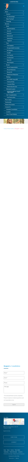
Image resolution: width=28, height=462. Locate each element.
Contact (13, 442)
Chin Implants (10, 45)
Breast (8, 65)
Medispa (8, 77)
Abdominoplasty (11, 28)
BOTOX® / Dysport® (12, 79)
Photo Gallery (8, 99)
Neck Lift (9, 60)
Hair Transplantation (11, 95)
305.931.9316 (14, 1)
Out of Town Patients (11, 114)
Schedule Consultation (11, 109)
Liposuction (10, 38)
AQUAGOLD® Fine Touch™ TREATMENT (13, 92)
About (6, 11)
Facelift (9, 52)
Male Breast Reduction (12, 74)
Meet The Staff (10, 19)
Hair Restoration (11, 97)
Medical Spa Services (12, 86)
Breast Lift (9, 72)
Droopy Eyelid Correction (13, 48)
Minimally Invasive (10, 89)
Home (6, 9)
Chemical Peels (10, 81)
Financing (8, 21)
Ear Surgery (10, 50)
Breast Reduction (11, 69)
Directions (14, 437)
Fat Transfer (10, 55)
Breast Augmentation (12, 67)
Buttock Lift (10, 36)
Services (7, 23)
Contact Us (8, 107)
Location (8, 111)
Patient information (10, 104)
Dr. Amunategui (11, 16)
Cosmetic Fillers (11, 84)
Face (7, 43)
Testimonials (8, 102)
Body (7, 26)
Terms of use (11, 458)
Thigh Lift (9, 40)
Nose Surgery (10, 62)
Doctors (8, 14)
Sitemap (17, 458)
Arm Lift (9, 31)
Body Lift (9, 33)
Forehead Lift (10, 57)
